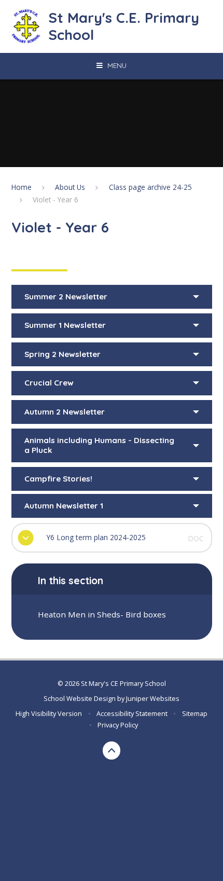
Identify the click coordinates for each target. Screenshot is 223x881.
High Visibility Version (49, 713)
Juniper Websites (152, 698)
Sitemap (194, 713)
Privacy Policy (117, 724)
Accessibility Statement (132, 713)
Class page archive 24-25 (150, 187)
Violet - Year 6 (55, 199)
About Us (70, 187)
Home (21, 187)
